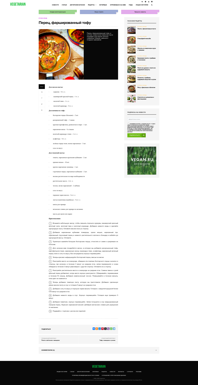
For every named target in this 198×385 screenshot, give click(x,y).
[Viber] (108, 328)
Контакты (121, 371)
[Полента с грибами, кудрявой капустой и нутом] (131, 79)
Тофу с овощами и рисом (107, 340)
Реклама (138, 371)
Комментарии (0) (48, 350)
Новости (55, 5)
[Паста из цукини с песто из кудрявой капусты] (131, 69)
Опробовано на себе (118, 5)
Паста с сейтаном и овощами (50, 340)
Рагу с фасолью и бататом (146, 87)
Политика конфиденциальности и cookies (85, 375)
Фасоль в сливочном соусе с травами (146, 49)
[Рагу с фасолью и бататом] (131, 89)
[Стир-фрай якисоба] (131, 40)
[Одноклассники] (96, 328)
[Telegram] (114, 328)
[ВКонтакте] (94, 328)
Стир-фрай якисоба (144, 39)
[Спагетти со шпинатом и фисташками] (131, 98)
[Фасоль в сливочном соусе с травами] (131, 49)
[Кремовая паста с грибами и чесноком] (131, 59)
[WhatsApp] (111, 328)
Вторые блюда (43, 18)
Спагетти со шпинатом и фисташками (145, 98)
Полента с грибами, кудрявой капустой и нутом (146, 78)
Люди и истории (142, 5)
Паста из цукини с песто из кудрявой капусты (146, 69)
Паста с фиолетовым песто (146, 29)
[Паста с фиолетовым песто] (131, 30)
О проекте (130, 371)
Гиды (131, 5)
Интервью (103, 5)
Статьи (64, 5)
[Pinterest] (102, 328)
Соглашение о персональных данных (114, 375)
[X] (105, 328)
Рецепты (91, 5)
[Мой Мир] (99, 328)
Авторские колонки (77, 5)
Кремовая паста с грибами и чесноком (146, 59)
